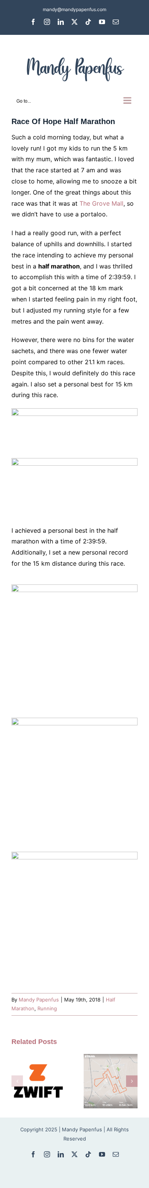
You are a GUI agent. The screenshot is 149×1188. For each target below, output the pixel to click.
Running (47, 1008)
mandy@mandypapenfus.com (74, 9)
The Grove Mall (101, 203)
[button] (17, 1081)
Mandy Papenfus (39, 1000)
